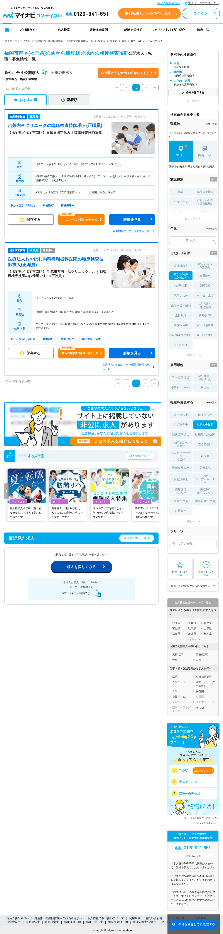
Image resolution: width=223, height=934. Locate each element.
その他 (205, 387)
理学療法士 (14, 922)
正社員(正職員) (180, 377)
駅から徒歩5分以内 (205, 265)
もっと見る (191, 218)
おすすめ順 (28, 100)
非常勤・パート (181, 387)
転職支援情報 (133, 29)
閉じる (191, 355)
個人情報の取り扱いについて (105, 918)
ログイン (200, 13)
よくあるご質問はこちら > (206, 822)
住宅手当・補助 (181, 305)
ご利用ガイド (29, 29)
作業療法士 (33, 922)
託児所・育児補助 (205, 305)
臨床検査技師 (72, 922)
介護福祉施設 (205, 191)
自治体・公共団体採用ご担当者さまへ (58, 918)
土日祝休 (180, 315)
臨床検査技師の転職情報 (49, 40)
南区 (124, 40)
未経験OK (180, 285)
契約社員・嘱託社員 (205, 377)
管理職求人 (181, 265)
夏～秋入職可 (205, 335)
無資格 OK (205, 315)
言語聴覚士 (52, 922)
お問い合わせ (153, 918)
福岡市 (114, 40)
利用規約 (134, 918)
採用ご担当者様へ (168, 3)
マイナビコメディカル (17, 40)
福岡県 (102, 40)
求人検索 (63, 29)
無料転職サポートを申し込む (148, 13)
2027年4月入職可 (181, 335)
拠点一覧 (203, 29)
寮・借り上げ (205, 295)
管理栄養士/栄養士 (144, 922)
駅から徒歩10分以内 (181, 275)
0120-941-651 (88, 14)
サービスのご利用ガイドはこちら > (201, 818)
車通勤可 (205, 275)
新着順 (72, 100)
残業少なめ (181, 295)
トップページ (7, 29)
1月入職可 (180, 344)
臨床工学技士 (94, 922)
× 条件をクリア (192, 100)
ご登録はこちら (202, 770)
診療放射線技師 (118, 922)
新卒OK (205, 285)
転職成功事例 (98, 29)
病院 (181, 191)
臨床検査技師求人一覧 (81, 40)
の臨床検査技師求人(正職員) (55, 125)
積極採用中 (181, 325)
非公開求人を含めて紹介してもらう (127, 73)
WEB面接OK (205, 325)
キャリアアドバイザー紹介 (168, 29)
